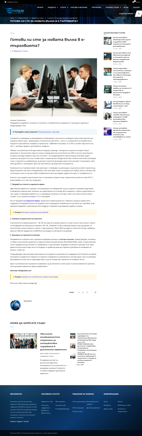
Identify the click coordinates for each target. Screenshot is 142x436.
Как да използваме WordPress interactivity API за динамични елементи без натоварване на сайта (122, 132)
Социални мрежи (126, 14)
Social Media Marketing (62, 409)
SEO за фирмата (60, 401)
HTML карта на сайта (124, 405)
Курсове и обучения (79, 7)
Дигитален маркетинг (93, 408)
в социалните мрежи (32, 201)
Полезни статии (112, 7)
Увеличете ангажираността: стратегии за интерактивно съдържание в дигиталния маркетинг (53, 342)
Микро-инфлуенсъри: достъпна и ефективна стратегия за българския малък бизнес (87, 347)
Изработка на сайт (47, 401)
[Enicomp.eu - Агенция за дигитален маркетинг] (14, 10)
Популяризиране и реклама (48, 132)
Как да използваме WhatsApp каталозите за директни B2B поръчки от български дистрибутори (122, 42)
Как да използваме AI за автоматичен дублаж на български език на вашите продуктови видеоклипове (122, 57)
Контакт (136, 7)
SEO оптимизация (78, 408)
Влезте (138, 2)
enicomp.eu (28, 301)
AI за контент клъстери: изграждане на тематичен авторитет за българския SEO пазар (87, 337)
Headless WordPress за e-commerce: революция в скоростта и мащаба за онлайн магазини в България (86, 358)
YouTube (26, 421)
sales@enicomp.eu (12, 2)
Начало (40, 7)
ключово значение (67, 239)
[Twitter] (83, 292)
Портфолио (96, 7)
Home (12, 18)
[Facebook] (78, 292)
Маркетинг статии (38, 18)
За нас (126, 7)
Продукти (52, 7)
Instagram (20, 421)
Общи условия (108, 409)
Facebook (13, 421)
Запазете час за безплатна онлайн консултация (40, 277)
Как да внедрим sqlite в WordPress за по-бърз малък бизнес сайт (122, 104)
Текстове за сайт (60, 405)
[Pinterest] (87, 292)
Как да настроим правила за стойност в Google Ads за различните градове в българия (122, 90)
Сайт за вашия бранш (79, 401)
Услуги (63, 7)
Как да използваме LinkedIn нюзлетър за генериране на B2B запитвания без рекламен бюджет (121, 117)
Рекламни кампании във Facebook (35, 212)
